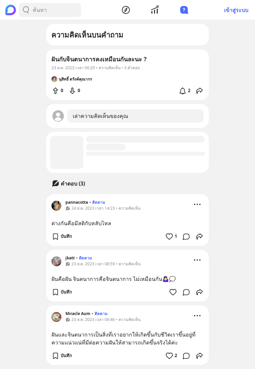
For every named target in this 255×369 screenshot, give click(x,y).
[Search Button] (26, 10)
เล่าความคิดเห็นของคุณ (100, 116)
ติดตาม (98, 202)
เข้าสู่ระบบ (236, 10)
